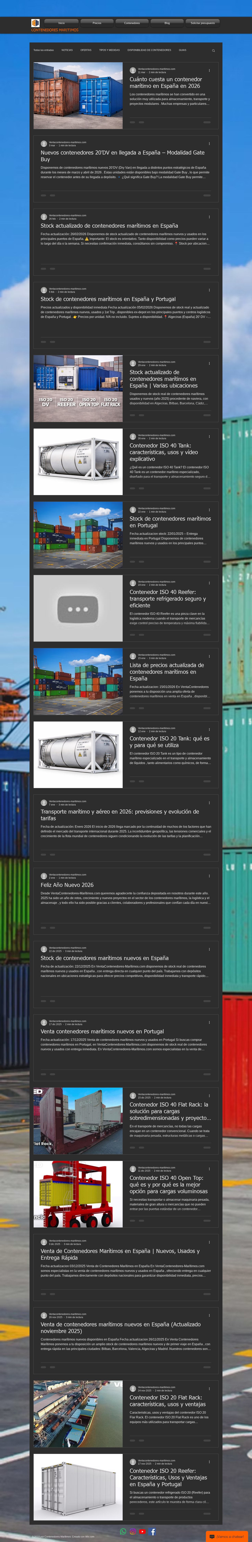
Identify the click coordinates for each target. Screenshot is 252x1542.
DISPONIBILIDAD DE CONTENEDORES (149, 50)
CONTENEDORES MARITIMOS (54, 30)
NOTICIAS (67, 50)
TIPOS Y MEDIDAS (109, 50)
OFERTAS (86, 50)
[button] (213, 51)
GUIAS (182, 50)
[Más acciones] (210, 70)
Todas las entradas (43, 50)
